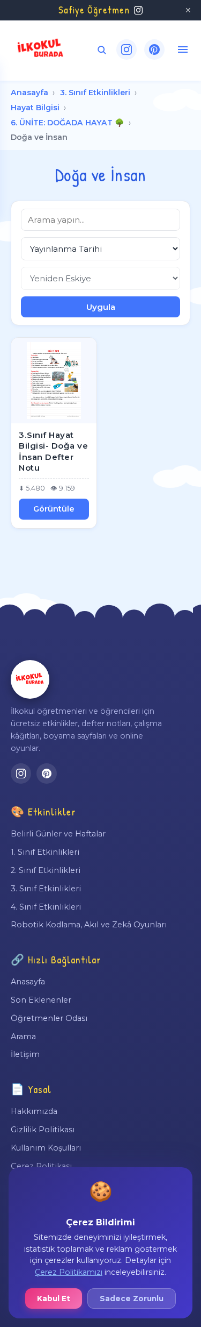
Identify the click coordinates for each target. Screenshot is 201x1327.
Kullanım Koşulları (46, 1148)
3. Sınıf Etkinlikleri (95, 92)
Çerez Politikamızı (68, 1272)
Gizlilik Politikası (43, 1129)
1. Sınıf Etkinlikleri (45, 852)
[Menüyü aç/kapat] (182, 49)
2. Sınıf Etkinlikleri (45, 870)
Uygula (100, 307)
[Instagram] (126, 49)
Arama (23, 1036)
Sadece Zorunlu (131, 1298)
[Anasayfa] (30, 679)
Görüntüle (54, 509)
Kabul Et (53, 1298)
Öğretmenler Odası (49, 1018)
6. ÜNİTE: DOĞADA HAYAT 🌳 (67, 122)
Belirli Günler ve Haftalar (58, 834)
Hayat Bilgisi (35, 107)
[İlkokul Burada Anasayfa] (40, 49)
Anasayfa (29, 92)
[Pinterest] (154, 49)
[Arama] (101, 49)
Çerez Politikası (41, 1166)
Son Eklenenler (41, 1000)
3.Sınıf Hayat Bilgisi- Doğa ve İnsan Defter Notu (53, 451)
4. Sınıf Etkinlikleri (46, 907)
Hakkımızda (34, 1111)
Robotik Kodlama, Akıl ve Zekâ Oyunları (89, 924)
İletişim (25, 1054)
